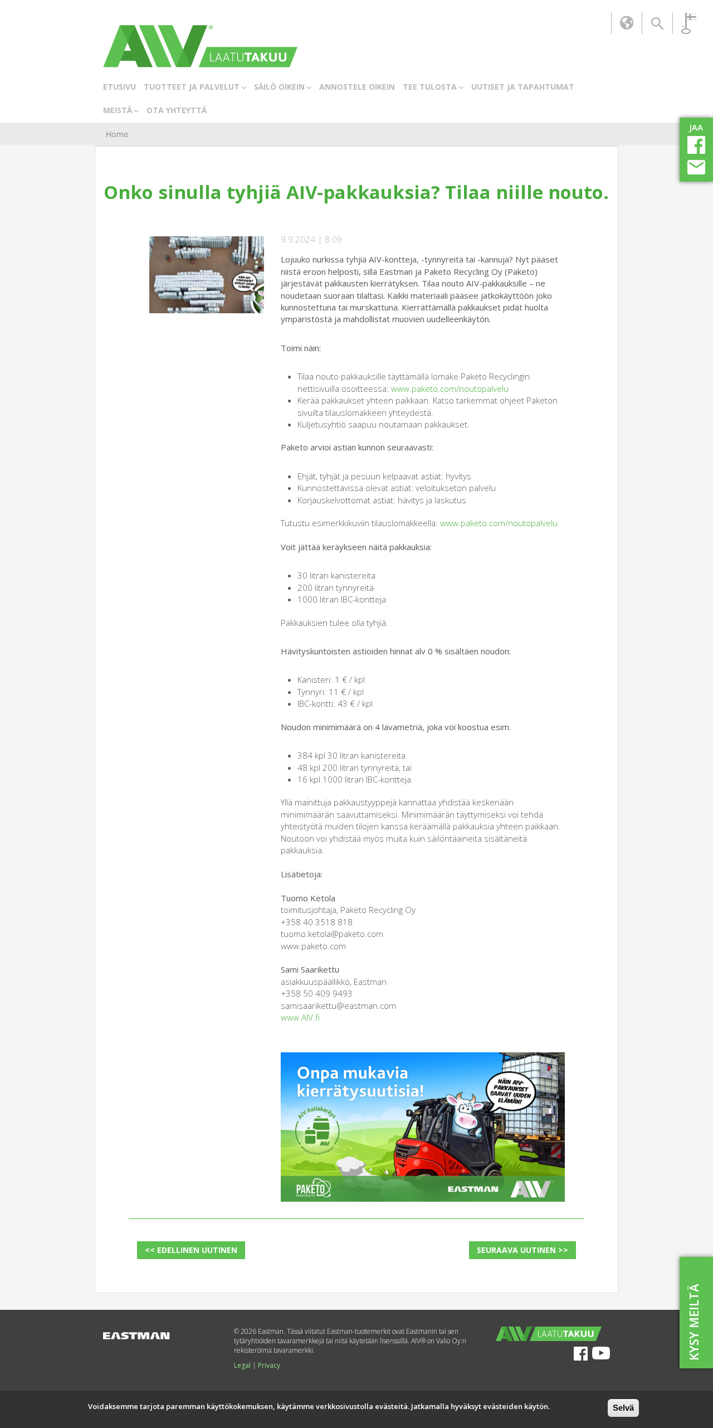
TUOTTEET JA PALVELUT (192, 86)
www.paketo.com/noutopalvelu (450, 388)
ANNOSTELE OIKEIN (357, 86)
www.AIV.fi (300, 1017)
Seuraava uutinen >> (522, 1250)
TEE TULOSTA (430, 86)
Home (117, 135)
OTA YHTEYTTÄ (176, 110)
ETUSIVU (119, 86)
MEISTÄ (117, 110)
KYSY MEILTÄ (693, 1322)
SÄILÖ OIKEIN (279, 86)
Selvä (623, 1407)
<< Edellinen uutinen (191, 1250)
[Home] (200, 46)
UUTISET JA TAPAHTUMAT (522, 86)
